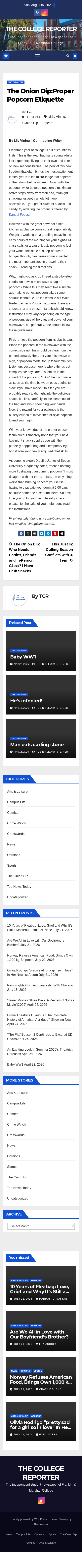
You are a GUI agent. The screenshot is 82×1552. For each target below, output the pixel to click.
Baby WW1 (23, 657)
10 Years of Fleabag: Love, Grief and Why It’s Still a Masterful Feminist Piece (39, 1291)
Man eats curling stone (37, 744)
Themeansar (41, 1524)
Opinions (13, 855)
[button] (67, 56)
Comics (12, 812)
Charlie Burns (50, 1389)
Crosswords (15, 834)
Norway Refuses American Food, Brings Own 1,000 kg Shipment (41, 1382)
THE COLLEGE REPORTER (41, 29)
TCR (29, 112)
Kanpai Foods (19, 214)
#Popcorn (46, 123)
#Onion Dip (30, 123)
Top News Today (19, 886)
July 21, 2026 (23, 1298)
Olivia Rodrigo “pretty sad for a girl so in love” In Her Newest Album (40, 1427)
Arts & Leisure (17, 791)
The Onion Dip (15, 82)
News (11, 844)
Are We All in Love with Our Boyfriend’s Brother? (39, 1334)
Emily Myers (48, 1434)
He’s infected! (26, 701)
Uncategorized (17, 897)
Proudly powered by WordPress (29, 1519)
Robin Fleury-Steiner (52, 664)
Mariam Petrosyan (53, 1298)
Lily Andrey (48, 1344)
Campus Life (16, 802)
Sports (12, 865)
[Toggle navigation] (37, 56)
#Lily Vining (56, 116)
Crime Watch (16, 823)
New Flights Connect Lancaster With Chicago (40, 985)
